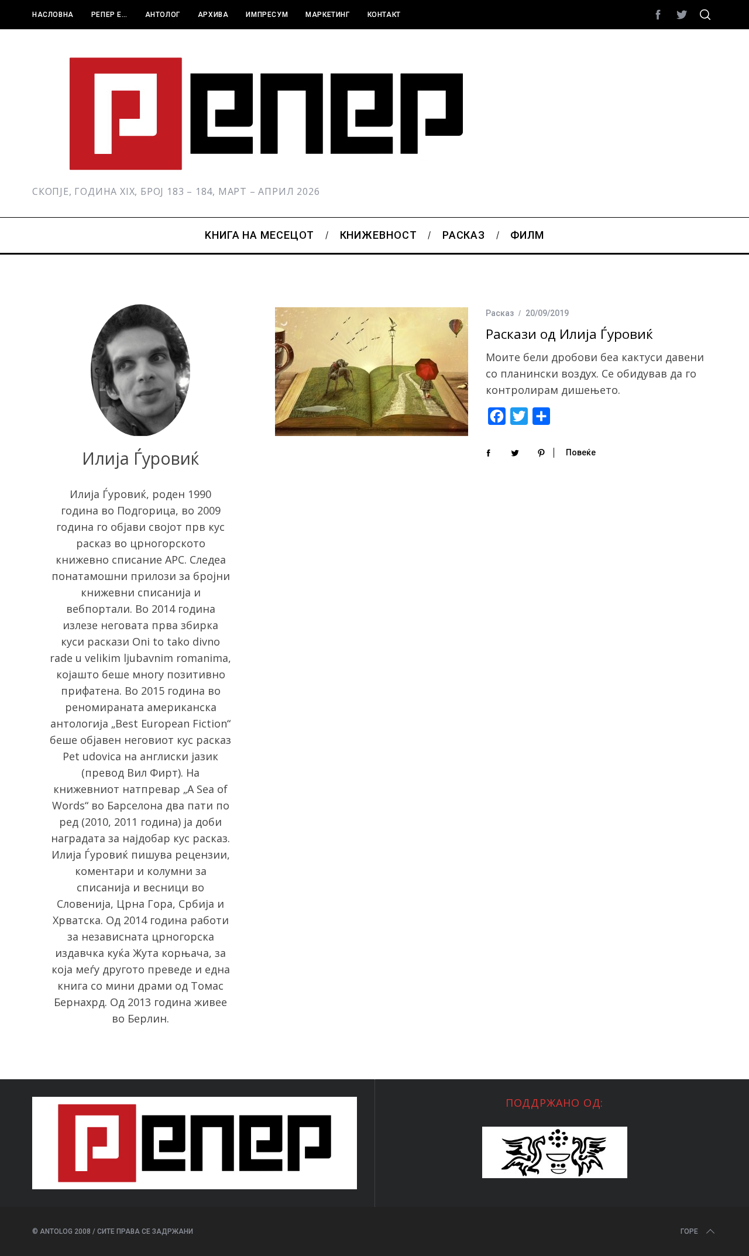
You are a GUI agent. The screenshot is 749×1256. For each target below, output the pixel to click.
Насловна (53, 15)
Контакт (384, 15)
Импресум (267, 15)
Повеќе (581, 452)
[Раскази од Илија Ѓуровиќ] (371, 371)
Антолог (162, 15)
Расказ (500, 313)
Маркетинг (327, 15)
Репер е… (109, 15)
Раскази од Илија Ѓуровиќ (569, 334)
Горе (689, 1231)
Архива (213, 15)
